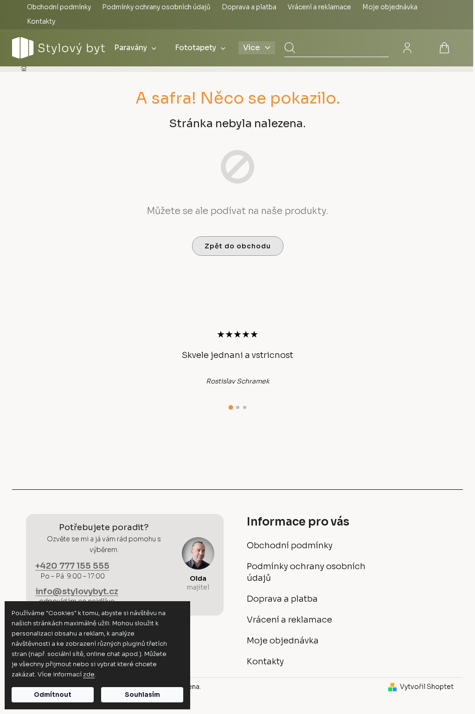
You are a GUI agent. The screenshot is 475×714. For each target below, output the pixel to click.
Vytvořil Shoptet (427, 686)
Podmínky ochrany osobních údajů (156, 7)
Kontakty (41, 21)
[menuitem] (135, 47)
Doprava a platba (249, 7)
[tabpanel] (237, 357)
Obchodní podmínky (59, 7)
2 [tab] (237, 407)
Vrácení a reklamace (319, 7)
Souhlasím (142, 695)
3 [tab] (244, 407)
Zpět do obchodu (238, 246)
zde (89, 674)
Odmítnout (52, 695)
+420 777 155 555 (72, 566)
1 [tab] (230, 407)
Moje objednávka (389, 7)
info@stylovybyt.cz (76, 591)
